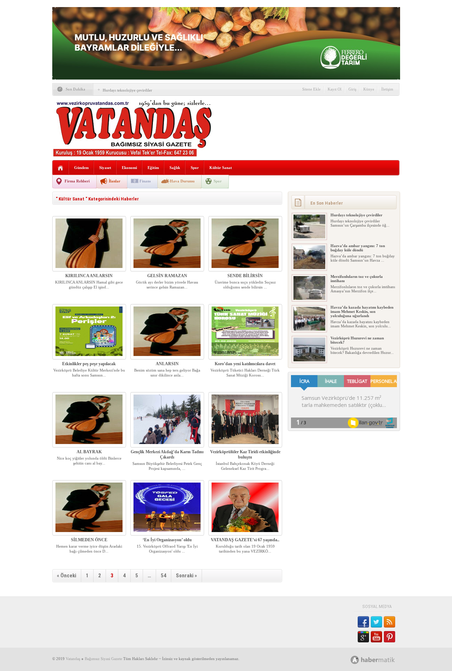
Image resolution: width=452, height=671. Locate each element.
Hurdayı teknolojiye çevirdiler (127, 90)
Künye (368, 89)
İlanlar (114, 181)
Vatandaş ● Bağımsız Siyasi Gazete (94, 659)
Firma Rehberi (77, 181)
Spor (195, 167)
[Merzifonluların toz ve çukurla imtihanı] (309, 298)
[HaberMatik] (380, 660)
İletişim (387, 89)
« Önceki (66, 575)
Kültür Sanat (220, 167)
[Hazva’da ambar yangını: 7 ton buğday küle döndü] (309, 267)
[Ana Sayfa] (61, 168)
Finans (145, 181)
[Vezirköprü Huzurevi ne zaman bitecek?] (309, 359)
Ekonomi (129, 167)
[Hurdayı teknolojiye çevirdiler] (309, 236)
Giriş (352, 89)
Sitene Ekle (311, 89)
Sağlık (175, 167)
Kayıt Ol (334, 89)
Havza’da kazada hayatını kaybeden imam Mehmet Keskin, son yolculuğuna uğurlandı (362, 311)
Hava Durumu (182, 181)
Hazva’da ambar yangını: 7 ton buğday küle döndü (358, 248)
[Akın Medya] (355, 660)
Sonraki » (186, 575)
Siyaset (105, 167)
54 (163, 575)
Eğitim (153, 167)
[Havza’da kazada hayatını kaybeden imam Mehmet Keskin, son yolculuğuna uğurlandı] (309, 329)
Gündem (81, 167)
